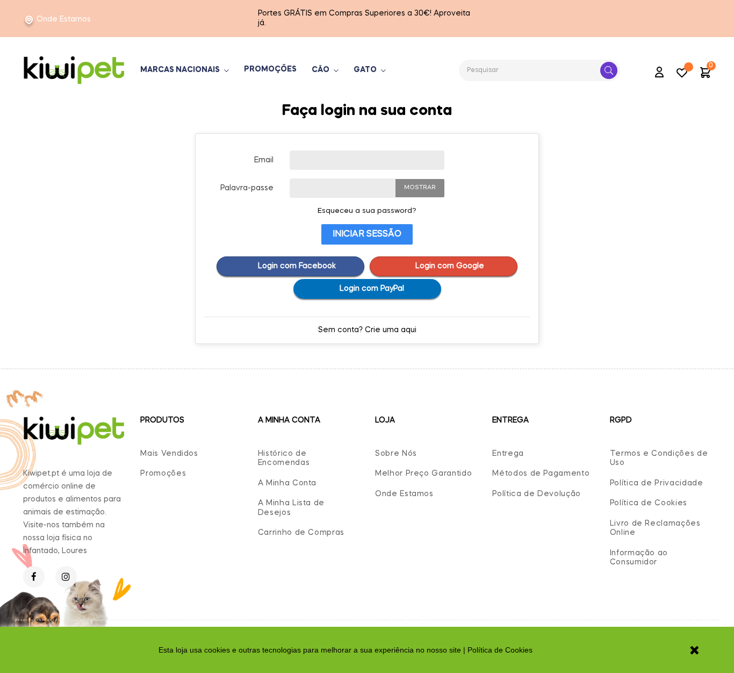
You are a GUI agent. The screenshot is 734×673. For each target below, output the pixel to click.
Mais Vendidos (169, 453)
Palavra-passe (247, 188)
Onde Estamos (64, 19)
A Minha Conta (287, 483)
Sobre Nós (396, 453)
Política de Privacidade (656, 483)
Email (264, 160)
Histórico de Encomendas (284, 458)
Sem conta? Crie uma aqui (367, 330)
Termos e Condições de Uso (659, 458)
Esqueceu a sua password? (367, 210)
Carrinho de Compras (301, 532)
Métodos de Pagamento (540, 473)
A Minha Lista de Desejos (291, 508)
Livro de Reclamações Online (655, 528)
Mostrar (420, 187)
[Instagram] (66, 577)
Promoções (163, 473)
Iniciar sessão (367, 234)
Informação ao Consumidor (639, 558)
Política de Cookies (648, 503)
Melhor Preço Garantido (423, 473)
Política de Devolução (536, 494)
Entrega (508, 453)
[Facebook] (34, 577)
